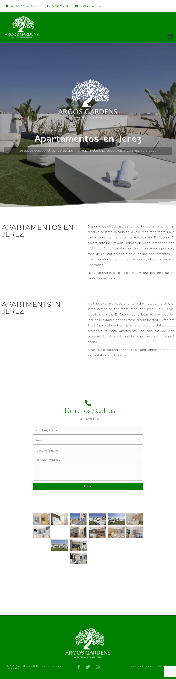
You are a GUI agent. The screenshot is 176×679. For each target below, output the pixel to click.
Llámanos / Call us (88, 410)
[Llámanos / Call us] (88, 403)
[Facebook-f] (78, 667)
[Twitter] (88, 667)
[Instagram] (97, 667)
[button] (170, 36)
